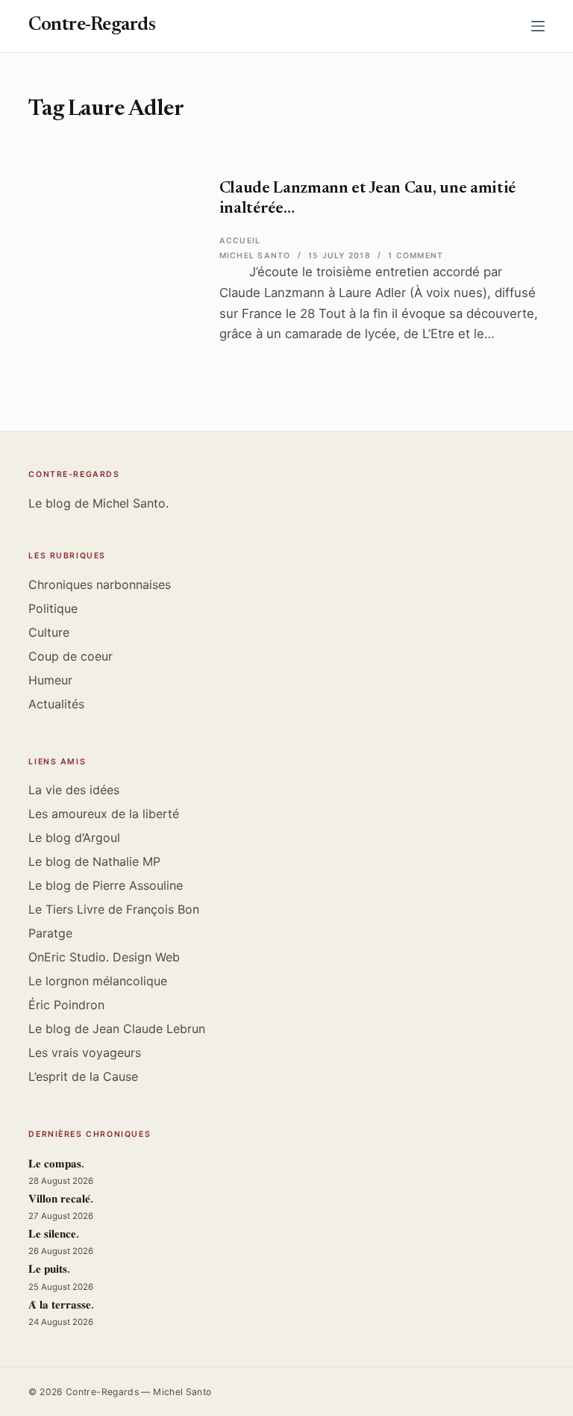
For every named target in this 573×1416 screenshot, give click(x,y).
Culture (48, 632)
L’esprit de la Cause (83, 1076)
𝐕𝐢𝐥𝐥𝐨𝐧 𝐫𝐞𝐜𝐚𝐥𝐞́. (60, 1200)
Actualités (56, 703)
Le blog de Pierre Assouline (105, 885)
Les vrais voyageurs (84, 1052)
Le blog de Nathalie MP (94, 861)
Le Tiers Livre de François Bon (113, 909)
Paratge (50, 933)
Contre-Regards (91, 25)
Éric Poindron (66, 1004)
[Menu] (538, 26)
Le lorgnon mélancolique (97, 980)
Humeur (50, 680)
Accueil (240, 241)
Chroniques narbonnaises (99, 584)
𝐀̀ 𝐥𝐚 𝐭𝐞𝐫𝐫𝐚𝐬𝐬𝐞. (61, 1305)
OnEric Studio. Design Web (104, 956)
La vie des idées (73, 789)
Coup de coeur (70, 656)
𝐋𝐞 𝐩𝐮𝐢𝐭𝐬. (49, 1270)
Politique (53, 608)
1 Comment (415, 256)
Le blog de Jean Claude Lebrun (116, 1028)
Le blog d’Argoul (74, 837)
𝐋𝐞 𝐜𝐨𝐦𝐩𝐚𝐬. (56, 1164)
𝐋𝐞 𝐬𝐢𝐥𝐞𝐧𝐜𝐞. (53, 1235)
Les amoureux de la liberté (103, 813)
